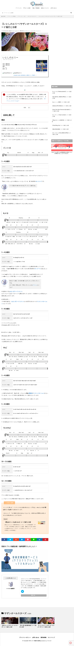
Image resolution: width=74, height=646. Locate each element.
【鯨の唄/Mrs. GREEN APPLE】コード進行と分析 (61, 97)
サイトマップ (51, 637)
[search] (71, 12)
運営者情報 (43, 637)
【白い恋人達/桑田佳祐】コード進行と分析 (28, 626)
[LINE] (34, 539)
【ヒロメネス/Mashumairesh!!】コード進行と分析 (62, 92)
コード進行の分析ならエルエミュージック (41, 640)
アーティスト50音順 (11, 16)
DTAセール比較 (26, 8)
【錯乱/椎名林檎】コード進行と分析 (60, 129)
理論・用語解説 (36, 8)
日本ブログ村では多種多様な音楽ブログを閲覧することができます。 (61, 153)
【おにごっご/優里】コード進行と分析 (61, 102)
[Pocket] (28, 539)
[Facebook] (4, 539)
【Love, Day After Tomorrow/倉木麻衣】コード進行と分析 (61, 110)
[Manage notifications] (70, 643)
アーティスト (19, 8)
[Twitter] (10, 539)
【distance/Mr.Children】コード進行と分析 (61, 105)
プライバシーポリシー (25, 637)
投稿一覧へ (33, 595)
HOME (4, 16)
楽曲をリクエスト (45, 8)
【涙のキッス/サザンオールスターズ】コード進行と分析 (9, 626)
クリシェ (35, 285)
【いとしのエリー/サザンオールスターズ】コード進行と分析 (50, 16)
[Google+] (16, 539)
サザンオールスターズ (32, 16)
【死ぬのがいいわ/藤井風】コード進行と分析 (62, 121)
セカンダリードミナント (17, 301)
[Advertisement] (62, 31)
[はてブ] (22, 539)
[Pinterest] (45, 539)
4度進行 (30, 393)
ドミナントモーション (38, 393)
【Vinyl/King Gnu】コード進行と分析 (60, 125)
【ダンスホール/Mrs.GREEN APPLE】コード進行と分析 (61, 133)
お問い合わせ (54, 8)
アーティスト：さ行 (21, 16)
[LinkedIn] (39, 539)
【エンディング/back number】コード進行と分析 (61, 115)
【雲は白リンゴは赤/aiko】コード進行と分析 (18, 522)
